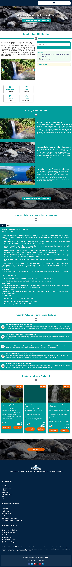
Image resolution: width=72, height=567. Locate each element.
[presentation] (3, 70)
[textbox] (53, 44)
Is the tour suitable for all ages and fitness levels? (19, 344)
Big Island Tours (6, 488)
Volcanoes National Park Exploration (12, 520)
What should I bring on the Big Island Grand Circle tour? (20, 353)
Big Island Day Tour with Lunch (10, 405)
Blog (3, 498)
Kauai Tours (5, 492)
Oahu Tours (5, 490)
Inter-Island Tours (7, 494)
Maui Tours (5, 486)
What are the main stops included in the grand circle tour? (21, 334)
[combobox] (53, 44)
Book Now (17, 427)
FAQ (3, 496)
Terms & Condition (32, 560)
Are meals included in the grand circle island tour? (19, 363)
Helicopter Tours (6, 513)
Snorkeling (5, 509)
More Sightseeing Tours (36, 449)
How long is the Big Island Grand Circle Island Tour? (19, 324)
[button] (54, 3)
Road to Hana (6, 516)
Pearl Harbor (5, 511)
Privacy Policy (41, 560)
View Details (6, 427)
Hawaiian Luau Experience (9, 518)
